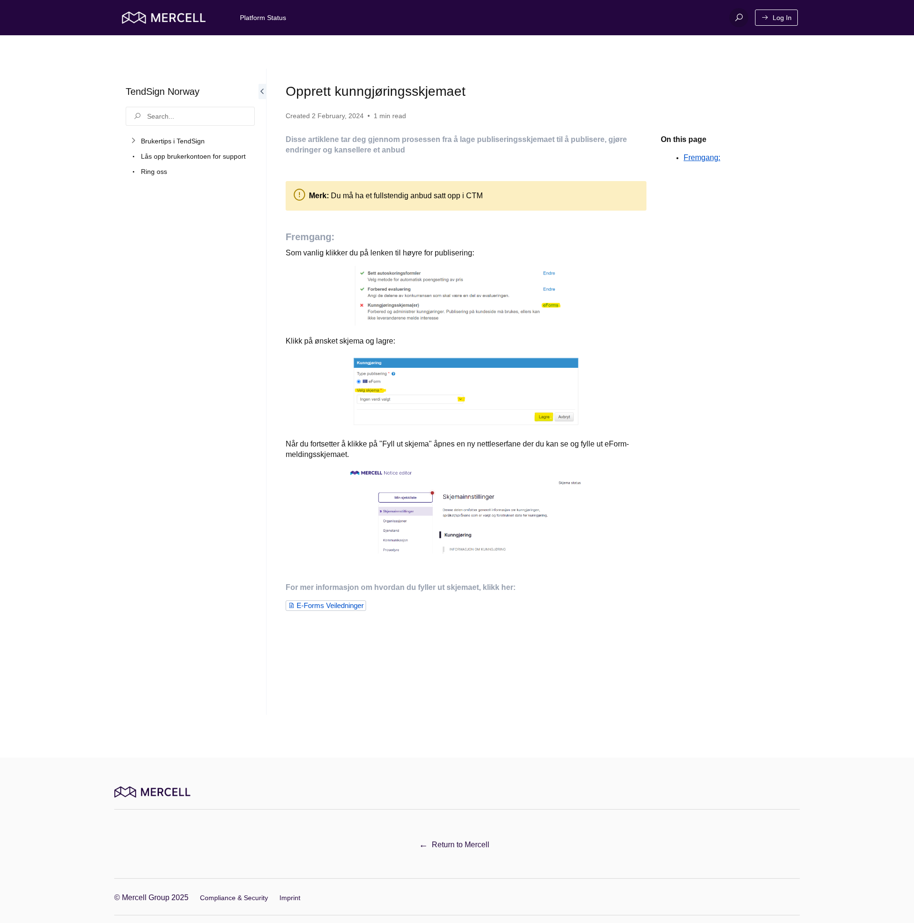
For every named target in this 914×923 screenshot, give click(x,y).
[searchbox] (190, 116)
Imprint (289, 898)
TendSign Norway (162, 91)
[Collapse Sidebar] (262, 392)
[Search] (738, 17)
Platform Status (263, 17)
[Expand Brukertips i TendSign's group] (133, 141)
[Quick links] (164, 17)
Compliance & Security (234, 898)
